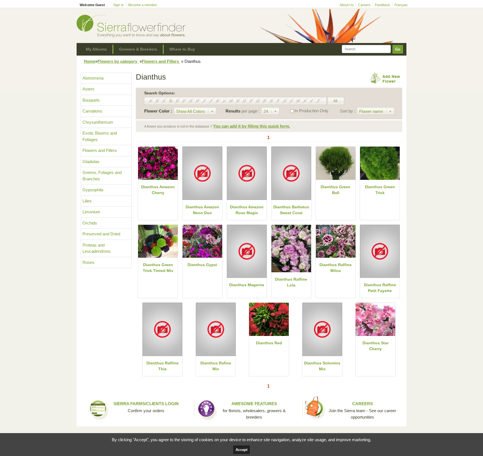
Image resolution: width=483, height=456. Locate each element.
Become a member (142, 5)
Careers (364, 5)
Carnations (92, 111)
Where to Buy (182, 49)
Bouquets (91, 100)
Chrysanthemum (97, 122)
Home (89, 61)
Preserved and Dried (101, 233)
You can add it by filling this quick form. (251, 126)
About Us (347, 5)
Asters (88, 89)
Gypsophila (92, 189)
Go (397, 49)
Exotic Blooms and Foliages (99, 136)
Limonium (91, 211)
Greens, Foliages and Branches (102, 175)
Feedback (382, 5)
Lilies (87, 201)
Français (401, 5)
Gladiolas (91, 161)
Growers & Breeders (138, 49)
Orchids (89, 223)
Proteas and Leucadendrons (96, 248)
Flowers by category (118, 61)
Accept (241, 450)
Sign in (118, 5)
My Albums (96, 49)
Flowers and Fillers (161, 61)
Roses (88, 262)
